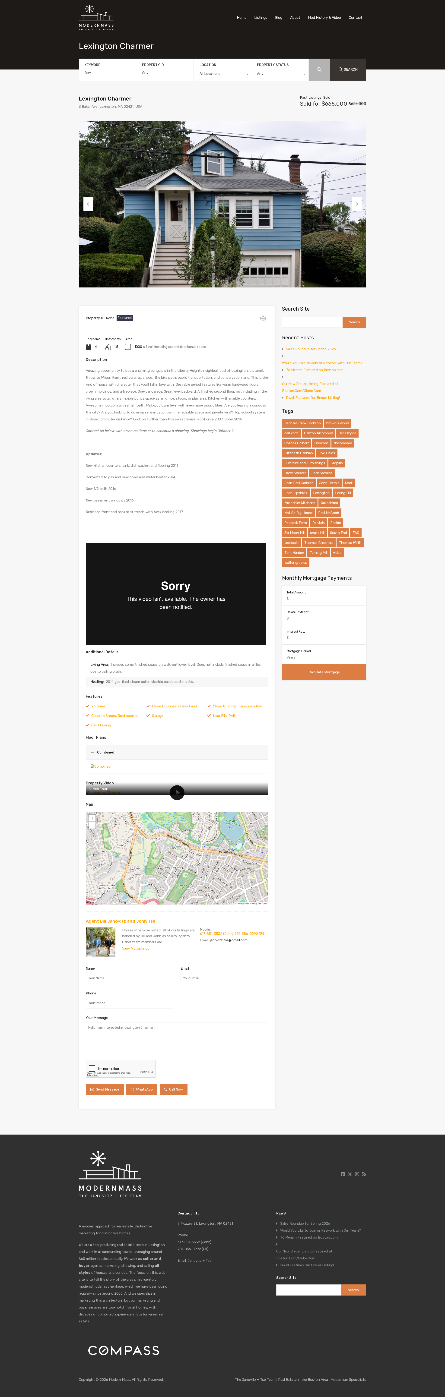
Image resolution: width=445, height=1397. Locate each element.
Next (357, 204)
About (295, 18)
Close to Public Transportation (237, 706)
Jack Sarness (322, 473)
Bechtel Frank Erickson (302, 423)
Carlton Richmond (318, 433)
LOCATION (208, 65)
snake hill (317, 533)
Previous (88, 204)
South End (338, 533)
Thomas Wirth (350, 543)
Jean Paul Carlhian (299, 483)
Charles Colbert (296, 443)
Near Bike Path (224, 716)
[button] (177, 851)
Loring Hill (343, 493)
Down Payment (297, 612)
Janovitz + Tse (199, 1260)
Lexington (321, 493)
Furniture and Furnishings (304, 463)
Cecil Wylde (347, 433)
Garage (157, 716)
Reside (335, 523)
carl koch (291, 433)
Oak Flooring (101, 725)
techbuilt (291, 543)
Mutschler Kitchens (299, 503)
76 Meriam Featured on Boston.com (314, 370)
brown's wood (337, 423)
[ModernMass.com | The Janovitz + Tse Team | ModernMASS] (96, 28)
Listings (260, 18)
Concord (321, 443)
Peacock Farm (295, 523)
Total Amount (296, 592)
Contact (355, 18)
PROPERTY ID (153, 65)
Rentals (318, 523)
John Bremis (329, 483)
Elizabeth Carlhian (298, 453)
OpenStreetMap (251, 903)
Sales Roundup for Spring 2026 (311, 349)
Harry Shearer (295, 473)
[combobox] (222, 74)
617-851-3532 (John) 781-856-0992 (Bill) (233, 934)
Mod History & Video (324, 18)
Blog (278, 18)
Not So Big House (298, 513)
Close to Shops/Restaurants (114, 716)
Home (241, 18)
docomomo (343, 443)
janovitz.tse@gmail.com (229, 940)
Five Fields (326, 453)
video (337, 553)
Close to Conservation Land (174, 706)
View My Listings (135, 948)
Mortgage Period (299, 651)
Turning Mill (318, 553)
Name (90, 968)
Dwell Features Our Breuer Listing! (313, 398)
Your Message (97, 1018)
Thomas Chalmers (318, 543)
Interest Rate (296, 631)
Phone (91, 993)
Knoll (349, 483)
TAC (356, 533)
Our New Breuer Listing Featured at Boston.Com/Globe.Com (310, 387)
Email (185, 968)
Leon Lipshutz (296, 493)
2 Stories (98, 706)
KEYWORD (93, 65)
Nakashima (329, 503)
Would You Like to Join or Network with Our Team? (322, 363)
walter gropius (295, 563)
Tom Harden (294, 553)
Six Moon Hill (294, 533)
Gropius (337, 463)
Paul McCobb (328, 513)
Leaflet (239, 903)
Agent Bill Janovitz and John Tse (120, 921)
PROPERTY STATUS (273, 65)
